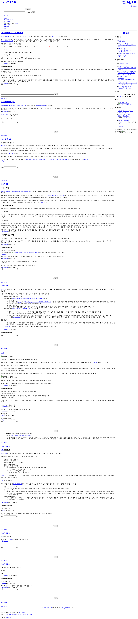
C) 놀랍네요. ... (122, 66)
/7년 (2, 353)
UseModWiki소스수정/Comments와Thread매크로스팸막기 (16, 191)
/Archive (120, 94)
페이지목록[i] (7, 21)
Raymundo (5, 63)
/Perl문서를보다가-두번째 (12, 33)
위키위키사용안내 (123, 120)
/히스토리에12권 (123, 43)
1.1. (2, 450)
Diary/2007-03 (66, 608)
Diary (5, 18)
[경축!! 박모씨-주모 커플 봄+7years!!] (20, 435)
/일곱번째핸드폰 (123, 55)
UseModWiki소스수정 (7, 41)
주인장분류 (4, 98)
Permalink (8, 614)
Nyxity (4, 254)
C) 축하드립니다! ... (123, 76)
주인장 (3, 145)
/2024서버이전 (122, 48)
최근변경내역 (8, 19)
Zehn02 (4, 411)
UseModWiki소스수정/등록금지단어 (54, 195)
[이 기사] (9, 539)
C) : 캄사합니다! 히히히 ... (125, 86)
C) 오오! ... (121, 78)
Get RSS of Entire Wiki (126, 104)
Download (125, 116)
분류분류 (121, 126)
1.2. (2, 480)
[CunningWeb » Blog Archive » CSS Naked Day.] (13, 105)
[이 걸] (95, 362)
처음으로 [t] (9, 617)
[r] (12, 19)
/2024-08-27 (121, 41)
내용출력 (29, 12)
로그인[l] (6, 15)
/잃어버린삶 (6, 139)
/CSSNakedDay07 (8, 102)
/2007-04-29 (5, 533)
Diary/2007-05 (48, 608)
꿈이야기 (86, 159)
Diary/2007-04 (8, 2)
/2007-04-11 (5, 184)
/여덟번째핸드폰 (123, 51)
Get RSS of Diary (124, 103)
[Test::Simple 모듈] (26, 36)
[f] (7, 18)
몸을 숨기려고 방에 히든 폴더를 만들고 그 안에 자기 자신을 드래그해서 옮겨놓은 (47, 159)
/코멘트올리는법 (123, 63)
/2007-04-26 (5, 446)
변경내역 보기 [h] (17, 614)
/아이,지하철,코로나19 (124, 50)
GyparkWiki (16, 317)
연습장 (120, 122)
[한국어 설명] (4, 114)
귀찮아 (42, 202)
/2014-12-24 (121, 56)
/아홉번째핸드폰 (123, 40)
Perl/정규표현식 (17, 484)
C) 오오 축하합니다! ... (124, 88)
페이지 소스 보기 (27, 614)
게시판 (126, 112)
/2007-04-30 (5, 564)
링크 (5, 28)
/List (119, 96)
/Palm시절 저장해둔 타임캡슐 (126, 53)
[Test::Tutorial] (55, 36)
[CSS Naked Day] (41, 105)
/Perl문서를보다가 (6, 36)
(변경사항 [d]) (22, 612)
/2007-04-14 (5, 286)
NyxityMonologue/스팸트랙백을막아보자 (27, 252)
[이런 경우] (11, 153)
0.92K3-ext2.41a (129, 117)
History (120, 116)
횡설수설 (121, 112)
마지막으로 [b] (133, 6)
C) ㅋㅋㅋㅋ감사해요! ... (125, 74)
